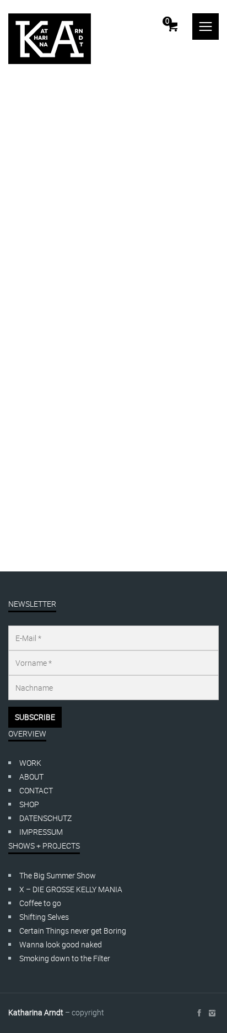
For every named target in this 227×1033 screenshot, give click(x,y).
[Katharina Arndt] (49, 38)
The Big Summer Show (57, 875)
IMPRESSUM (41, 832)
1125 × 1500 (76, 499)
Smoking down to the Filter (64, 958)
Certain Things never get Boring (72, 930)
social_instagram (212, 1013)
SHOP (29, 804)
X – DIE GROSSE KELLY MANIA (70, 889)
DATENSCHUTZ (45, 818)
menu (205, 26)
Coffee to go (40, 903)
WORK (30, 762)
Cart (167, 21)
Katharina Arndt (57, 471)
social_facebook (199, 1013)
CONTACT (36, 790)
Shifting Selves (44, 917)
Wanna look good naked (60, 944)
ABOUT (31, 776)
